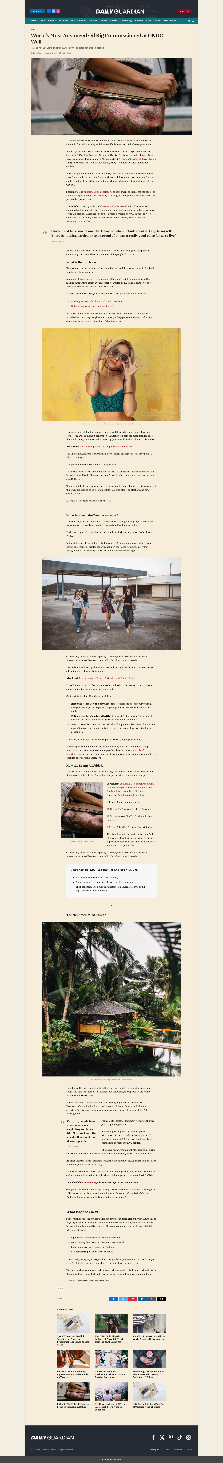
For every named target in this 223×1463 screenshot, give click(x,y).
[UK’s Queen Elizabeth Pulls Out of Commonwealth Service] (149, 1391)
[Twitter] (36, 153)
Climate (139, 20)
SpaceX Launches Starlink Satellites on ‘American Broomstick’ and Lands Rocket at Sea (73, 1340)
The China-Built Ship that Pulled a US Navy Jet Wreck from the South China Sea (109, 1339)
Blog (33, 29)
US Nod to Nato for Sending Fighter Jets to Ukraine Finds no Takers (72, 1374)
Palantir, (121, 795)
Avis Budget (118, 787)
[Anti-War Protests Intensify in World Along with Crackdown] (149, 1323)
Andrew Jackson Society (96, 191)
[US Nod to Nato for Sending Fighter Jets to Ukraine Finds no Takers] (73, 1359)
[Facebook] (36, 147)
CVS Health (124, 783)
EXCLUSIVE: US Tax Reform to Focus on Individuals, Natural (73, 1405)
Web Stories (170, 20)
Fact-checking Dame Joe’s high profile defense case (106, 446)
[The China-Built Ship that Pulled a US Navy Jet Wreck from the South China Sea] (111, 1323)
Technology (126, 20)
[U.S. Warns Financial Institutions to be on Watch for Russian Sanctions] (111, 1359)
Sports (113, 20)
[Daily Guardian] (119, 11)
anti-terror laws (145, 159)
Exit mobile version (111, 1459)
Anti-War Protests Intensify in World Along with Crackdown (149, 1337)
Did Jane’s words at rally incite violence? (92, 306)
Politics (52, 20)
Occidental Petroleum (142, 783)
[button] (189, 21)
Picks (60, 1289)
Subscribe (185, 11)
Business (63, 20)
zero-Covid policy (112, 206)
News (42, 20)
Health (104, 20)
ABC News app (90, 1182)
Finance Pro (37, 11)
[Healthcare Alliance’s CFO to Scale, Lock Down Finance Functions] (111, 1391)
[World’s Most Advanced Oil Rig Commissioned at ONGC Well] (111, 96)
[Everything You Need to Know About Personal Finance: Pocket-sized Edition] (149, 1359)
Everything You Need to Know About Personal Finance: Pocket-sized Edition (148, 1374)
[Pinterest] (36, 164)
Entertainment (78, 20)
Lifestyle (93, 20)
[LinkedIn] (36, 158)
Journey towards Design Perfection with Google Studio (107, 678)
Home (33, 20)
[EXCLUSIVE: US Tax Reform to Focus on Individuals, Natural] (73, 1391)
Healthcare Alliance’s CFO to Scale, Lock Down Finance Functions (110, 1407)
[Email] (36, 170)
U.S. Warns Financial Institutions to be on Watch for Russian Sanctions (111, 1374)
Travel (157, 20)
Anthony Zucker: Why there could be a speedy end (97, 301)
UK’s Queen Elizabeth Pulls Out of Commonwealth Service (149, 1405)
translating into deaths (78, 221)
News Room (37, 53)
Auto (148, 20)
